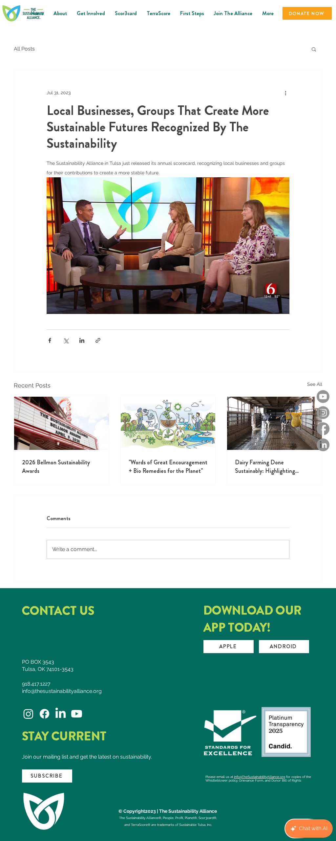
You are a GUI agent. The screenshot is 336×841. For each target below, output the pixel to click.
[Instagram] (323, 412)
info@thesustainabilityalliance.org (62, 691)
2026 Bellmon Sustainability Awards (56, 466)
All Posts (24, 49)
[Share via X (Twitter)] (66, 340)
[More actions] (285, 93)
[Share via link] (98, 340)
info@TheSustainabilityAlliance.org (259, 777)
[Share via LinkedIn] (82, 340)
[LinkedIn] (323, 444)
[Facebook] (323, 428)
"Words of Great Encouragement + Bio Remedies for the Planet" (168, 466)
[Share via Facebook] (50, 340)
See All (314, 384)
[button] (314, 49)
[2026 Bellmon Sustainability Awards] (61, 423)
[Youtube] (323, 396)
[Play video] (168, 245)
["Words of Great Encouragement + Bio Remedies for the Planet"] (168, 423)
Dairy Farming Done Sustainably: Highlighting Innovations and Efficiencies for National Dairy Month (272, 466)
